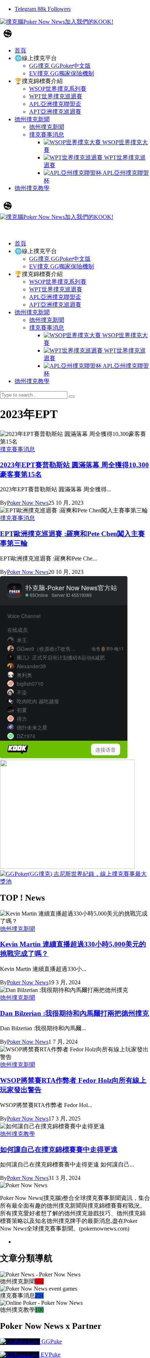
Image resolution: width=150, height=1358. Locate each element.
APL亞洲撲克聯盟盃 (55, 297)
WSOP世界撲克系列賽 (57, 282)
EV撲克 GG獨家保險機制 (61, 266)
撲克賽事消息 (46, 327)
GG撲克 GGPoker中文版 (60, 259)
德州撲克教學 (32, 381)
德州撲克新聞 (32, 312)
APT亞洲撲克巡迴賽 (55, 305)
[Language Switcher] (7, 33)
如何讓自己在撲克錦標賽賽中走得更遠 (59, 1149)
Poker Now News (27, 503)
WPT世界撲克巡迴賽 (55, 289)
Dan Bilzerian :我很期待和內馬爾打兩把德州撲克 (74, 1013)
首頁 (20, 243)
